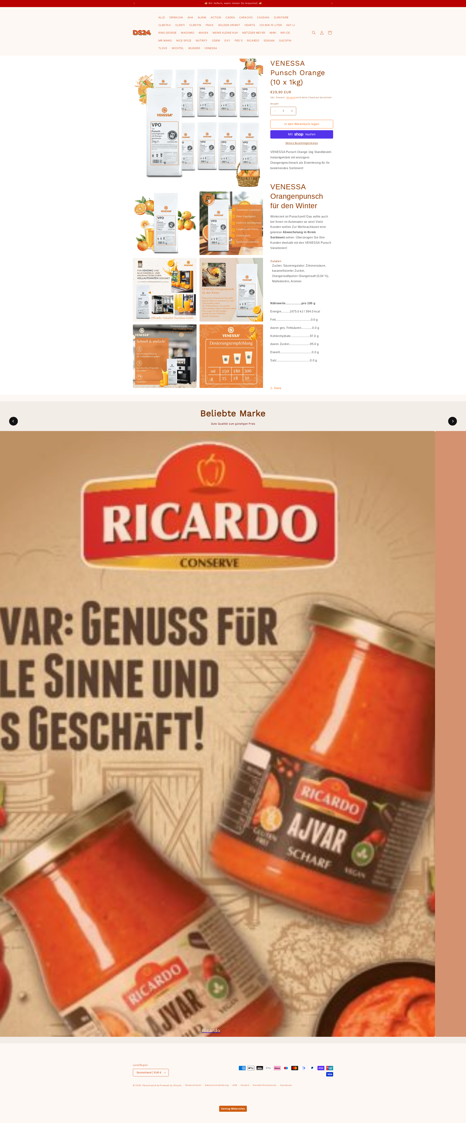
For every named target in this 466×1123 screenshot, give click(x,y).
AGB (234, 1085)
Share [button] (277, 388)
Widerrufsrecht (193, 1085)
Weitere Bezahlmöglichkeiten (301, 143)
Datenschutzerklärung (217, 1085)
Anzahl (274, 103)
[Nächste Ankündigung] (332, 3)
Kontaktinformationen (265, 1085)
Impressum (286, 1085)
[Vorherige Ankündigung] (134, 3)
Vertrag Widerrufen (233, 1108)
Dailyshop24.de (151, 1085)
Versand (291, 97)
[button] (314, 33)
